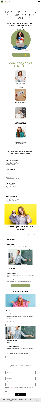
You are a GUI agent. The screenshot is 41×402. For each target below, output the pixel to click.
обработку (20, 388)
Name (7, 375)
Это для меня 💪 (21, 55)
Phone (7, 381)
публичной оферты (26, 391)
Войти (35, 2)
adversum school (7, 2)
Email (7, 369)
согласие (12, 387)
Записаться (20, 394)
